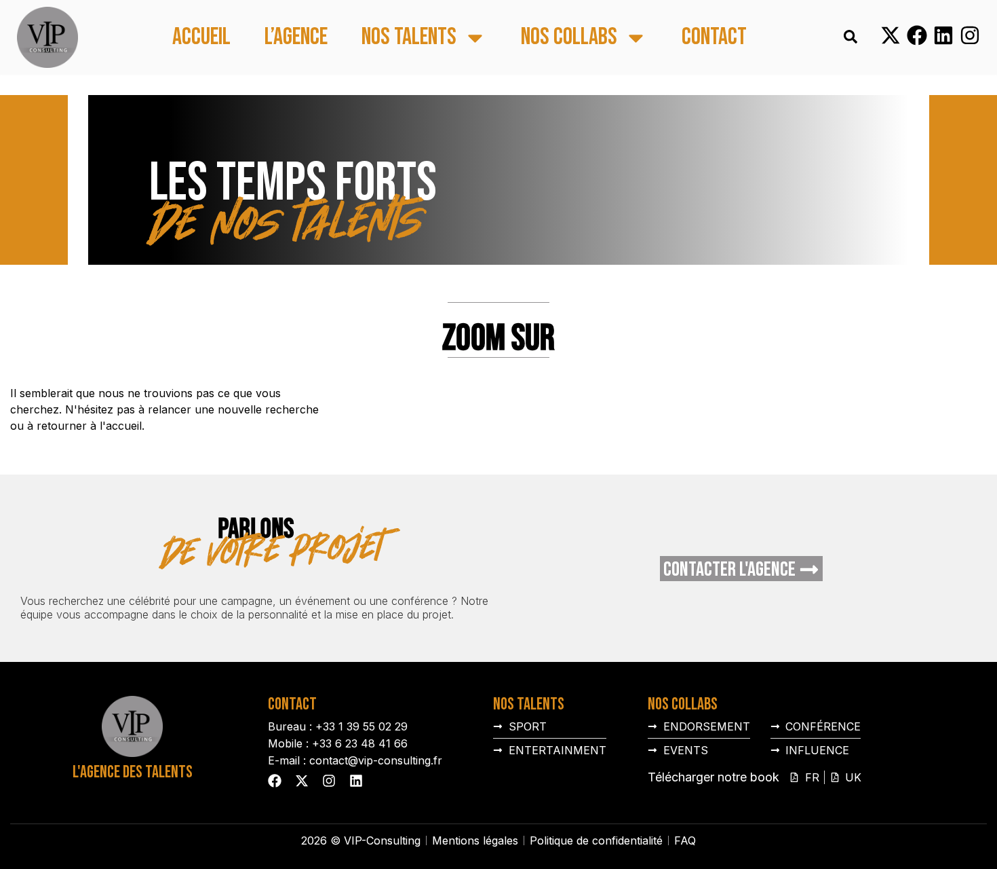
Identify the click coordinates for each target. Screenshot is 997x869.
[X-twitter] (890, 35)
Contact (714, 38)
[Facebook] (917, 35)
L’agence (296, 38)
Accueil (201, 38)
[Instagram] (970, 35)
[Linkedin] (943, 35)
